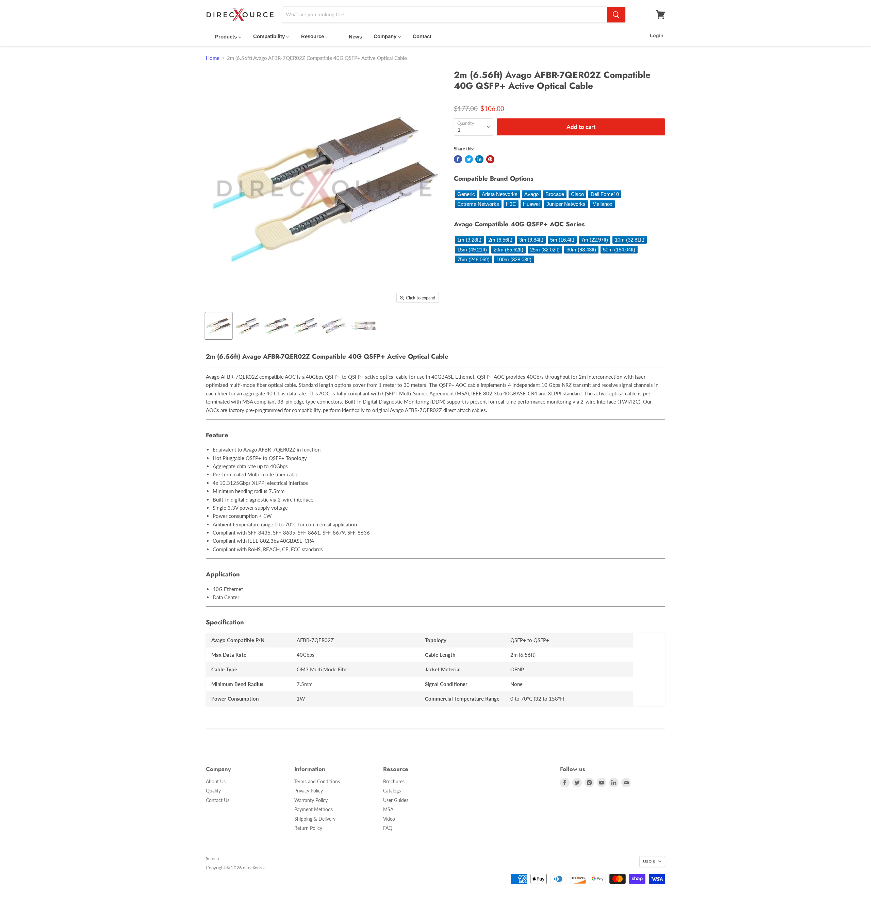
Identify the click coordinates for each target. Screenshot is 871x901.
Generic (466, 194)
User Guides (395, 800)
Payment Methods (313, 809)
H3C (511, 204)
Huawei (531, 204)
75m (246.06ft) (473, 259)
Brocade (554, 194)
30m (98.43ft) (581, 249)
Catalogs (392, 790)
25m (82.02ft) (545, 249)
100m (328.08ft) (513, 259)
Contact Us (217, 800)
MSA (388, 809)
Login (656, 35)
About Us (216, 781)
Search (212, 858)
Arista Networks (499, 194)
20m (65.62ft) (508, 249)
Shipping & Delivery (314, 819)
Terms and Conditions (317, 781)
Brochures (394, 781)
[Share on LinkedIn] (479, 159)
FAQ (387, 828)
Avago (531, 194)
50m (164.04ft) (619, 249)
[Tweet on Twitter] (469, 159)
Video (389, 819)
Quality (213, 790)
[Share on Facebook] (458, 159)
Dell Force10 (605, 194)
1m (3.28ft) (469, 240)
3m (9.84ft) (531, 240)
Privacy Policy (308, 790)
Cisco (577, 194)
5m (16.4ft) (562, 240)
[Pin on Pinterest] (490, 159)
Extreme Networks (478, 204)
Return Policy (308, 828)
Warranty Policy (311, 800)
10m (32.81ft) (629, 240)
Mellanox (602, 204)
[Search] (616, 14)
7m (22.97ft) (594, 240)
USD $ (649, 861)
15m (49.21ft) (472, 249)
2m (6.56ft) (500, 240)
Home (212, 58)
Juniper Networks (566, 204)
